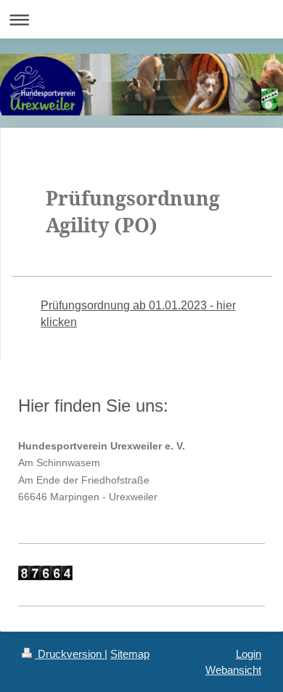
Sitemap (129, 654)
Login (248, 654)
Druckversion (69, 654)
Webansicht (233, 670)
